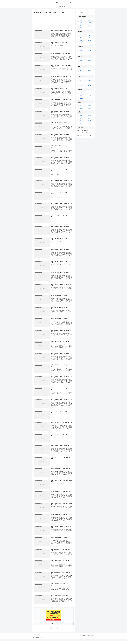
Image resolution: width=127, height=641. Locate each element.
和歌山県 (89, 85)
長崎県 (81, 120)
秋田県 (89, 20)
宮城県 (81, 27)
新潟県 (81, 50)
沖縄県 (89, 123)
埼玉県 (81, 42)
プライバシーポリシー (90, 635)
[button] (93, 12)
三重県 (89, 73)
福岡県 (81, 115)
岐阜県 (81, 70)
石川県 (81, 62)
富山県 (81, 60)
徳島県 (81, 105)
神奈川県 (89, 40)
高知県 (89, 108)
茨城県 (81, 35)
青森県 (81, 22)
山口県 (89, 95)
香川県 (81, 108)
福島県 (89, 25)
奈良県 (89, 83)
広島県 (89, 93)
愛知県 (89, 70)
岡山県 (81, 98)
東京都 (89, 37)
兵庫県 (89, 80)
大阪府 (81, 85)
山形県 (89, 22)
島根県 (81, 95)
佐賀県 (81, 118)
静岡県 (81, 73)
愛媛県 (89, 105)
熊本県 (81, 123)
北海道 (81, 20)
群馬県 (81, 40)
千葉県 (89, 35)
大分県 (89, 115)
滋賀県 (81, 80)
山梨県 (81, 53)
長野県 (89, 50)
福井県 (89, 60)
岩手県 (81, 25)
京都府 (81, 83)
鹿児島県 (89, 120)
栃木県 (81, 37)
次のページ (54, 623)
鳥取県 (81, 93)
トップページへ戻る (82, 635)
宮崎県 (89, 118)
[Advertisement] (54, 21)
